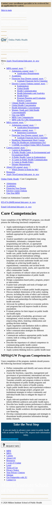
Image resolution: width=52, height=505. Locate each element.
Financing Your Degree (27, 78)
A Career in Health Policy (22, 162)
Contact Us (11, 480)
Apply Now (22, 61)
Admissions (23, 71)
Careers (15, 147)
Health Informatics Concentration (26, 108)
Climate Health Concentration (24, 103)
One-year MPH (18, 115)
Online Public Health (10, 179)
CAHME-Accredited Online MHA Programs (31, 145)
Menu (3, 61)
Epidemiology (23, 86)
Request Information (9, 439)
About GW (17, 167)
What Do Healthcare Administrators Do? (29, 142)
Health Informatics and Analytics (31, 93)
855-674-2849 (18, 202)
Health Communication (27, 91)
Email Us (16, 207)
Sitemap (9, 475)
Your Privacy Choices (15, 472)
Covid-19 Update (13, 463)
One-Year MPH (13, 193)
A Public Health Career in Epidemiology (29, 157)
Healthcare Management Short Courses (28, 140)
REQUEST (12, 446)
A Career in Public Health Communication (29, 160)
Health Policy (23, 96)
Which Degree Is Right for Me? (25, 169)
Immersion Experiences (27, 132)
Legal (8, 465)
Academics (16, 76)
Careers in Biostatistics (21, 150)
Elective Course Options (16, 191)
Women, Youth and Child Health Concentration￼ (25, 111)
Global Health (23, 88)
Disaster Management (21, 164)
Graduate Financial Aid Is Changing (32, 81)
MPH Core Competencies (22, 117)
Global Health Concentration (24, 105)
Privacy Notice (12, 470)
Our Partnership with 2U (16, 477)
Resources (10, 172)
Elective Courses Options (28, 83)
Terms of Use (12, 468)
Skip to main (6, 10)
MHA (14, 122)
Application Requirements (28, 73)
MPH (14, 68)
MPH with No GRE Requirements (26, 120)
